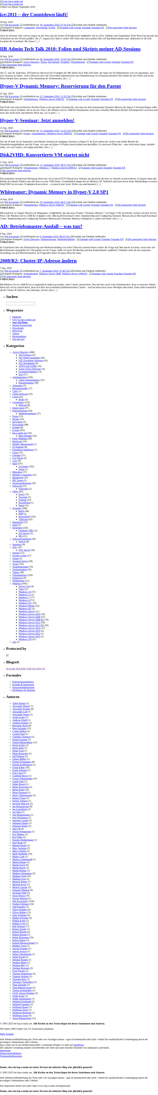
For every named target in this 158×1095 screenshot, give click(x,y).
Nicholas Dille (19, 893)
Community (29, 27)
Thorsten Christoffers (22, 982)
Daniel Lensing (19, 739)
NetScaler (23, 488)
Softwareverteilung (21, 539)
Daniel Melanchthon (22, 742)
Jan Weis (16, 812)
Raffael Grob (18, 923)
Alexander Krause (21, 709)
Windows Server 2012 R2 (31, 625)
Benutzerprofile (19, 388)
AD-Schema (25, 355)
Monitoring (17, 477)
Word (21, 505)
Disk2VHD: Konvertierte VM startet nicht (44, 154)
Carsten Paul (18, 734)
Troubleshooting (20, 566)
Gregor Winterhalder (22, 778)
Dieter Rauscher (20, 753)
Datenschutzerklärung (23, 682)
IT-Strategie (18, 447)
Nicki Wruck (18, 895)
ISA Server (24, 533)
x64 (14, 642)
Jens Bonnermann (21, 815)
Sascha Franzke (20, 948)
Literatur (16, 455)
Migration (17, 472)
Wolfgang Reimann (21, 1012)
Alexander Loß (19, 711)
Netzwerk (17, 486)
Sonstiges (17, 544)
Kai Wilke (17, 837)
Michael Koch (19, 884)
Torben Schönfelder (22, 990)
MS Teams (17, 480)
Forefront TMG (26, 530)
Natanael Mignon (20, 890)
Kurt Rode (17, 842)
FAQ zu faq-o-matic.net (23, 319)
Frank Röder (18, 767)
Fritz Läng (17, 773)
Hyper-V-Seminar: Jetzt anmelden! (37, 120)
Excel (21, 494)
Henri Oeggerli (19, 792)
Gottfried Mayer (20, 775)
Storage (16, 553)
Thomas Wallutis (20, 976)
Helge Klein (18, 789)
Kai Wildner (18, 834)
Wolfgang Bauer (20, 1007)
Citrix (15, 391)
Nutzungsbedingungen (23, 687)
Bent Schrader (19, 728)
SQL (14, 547)
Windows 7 (44, 167)
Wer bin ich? (18, 339)
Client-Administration (29, 380)
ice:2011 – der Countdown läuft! (34, 14)
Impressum (5, 1050)
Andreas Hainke (20, 723)
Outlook (23, 500)
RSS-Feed (17, 330)
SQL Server (24, 550)
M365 (21, 399)
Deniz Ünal (18, 750)
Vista (21, 589)
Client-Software (20, 394)
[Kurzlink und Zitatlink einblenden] (89, 25)
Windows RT (25, 608)
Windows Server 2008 (50, 273)
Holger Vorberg (20, 801)
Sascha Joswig (19, 951)
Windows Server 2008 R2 (51, 99)
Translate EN (97, 27)
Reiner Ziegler (19, 929)
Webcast (23, 405)
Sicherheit (17, 527)
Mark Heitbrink (19, 854)
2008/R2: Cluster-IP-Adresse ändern (38, 260)
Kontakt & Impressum (23, 684)
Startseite (16, 317)
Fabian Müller (19, 759)
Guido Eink (18, 781)
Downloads (41, 27)
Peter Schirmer (19, 915)
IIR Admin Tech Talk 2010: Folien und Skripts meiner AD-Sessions (70, 49)
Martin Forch (18, 865)
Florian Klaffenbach (22, 764)
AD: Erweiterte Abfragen (31, 360)
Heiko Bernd (18, 784)
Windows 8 (24, 600)
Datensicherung (48, 239)
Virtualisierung (78, 62)
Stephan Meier (19, 962)
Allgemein (17, 385)
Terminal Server (20, 561)
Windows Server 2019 (29, 631)
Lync (14, 461)
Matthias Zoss (19, 879)
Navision (23, 497)
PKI (21, 536)
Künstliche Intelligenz (23, 449)
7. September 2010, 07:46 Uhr (54, 271)
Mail (14, 463)
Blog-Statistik (25, 435)
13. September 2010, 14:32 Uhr (55, 130)
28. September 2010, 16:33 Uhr (55, 59)
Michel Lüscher (20, 887)
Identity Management (22, 444)
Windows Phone (27, 605)
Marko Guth (18, 856)
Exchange (23, 466)
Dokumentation (26, 383)
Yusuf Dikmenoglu (21, 1018)
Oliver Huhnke (19, 909)
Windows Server (27, 611)
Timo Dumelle (19, 985)
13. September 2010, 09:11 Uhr (55, 165)
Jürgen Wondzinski (21, 831)
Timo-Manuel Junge (22, 987)
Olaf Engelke (18, 906)
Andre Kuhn (18, 717)
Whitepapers (18, 580)
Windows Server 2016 (29, 628)
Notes (21, 469)
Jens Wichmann (20, 817)
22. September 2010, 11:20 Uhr (55, 96)
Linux (15, 452)
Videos (15, 333)
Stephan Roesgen (20, 968)
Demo (44, 62)
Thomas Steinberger (22, 973)
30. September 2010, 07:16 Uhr (55, 25)
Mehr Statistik (7, 1034)
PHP (21, 514)
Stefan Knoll (18, 957)
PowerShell (24, 516)
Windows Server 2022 (29, 633)
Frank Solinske (19, 770)
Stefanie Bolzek (20, 959)
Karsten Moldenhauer (22, 840)
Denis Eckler (18, 745)
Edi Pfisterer (18, 756)
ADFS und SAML (28, 366)
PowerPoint (24, 502)
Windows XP (25, 639)
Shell (14, 525)
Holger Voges (19, 798)
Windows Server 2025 (29, 636)
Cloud (15, 396)
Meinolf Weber (19, 881)
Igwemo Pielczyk (20, 803)
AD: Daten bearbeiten (29, 357)
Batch (21, 511)
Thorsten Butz (19, 979)
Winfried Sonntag (20, 1004)
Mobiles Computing (22, 474)
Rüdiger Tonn (19, 945)
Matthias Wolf (19, 876)
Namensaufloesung (21, 483)
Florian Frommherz (21, 762)
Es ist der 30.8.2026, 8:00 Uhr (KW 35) (25, 668)
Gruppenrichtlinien (28, 371)
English (16, 427)
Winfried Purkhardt (21, 1001)
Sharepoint (17, 522)
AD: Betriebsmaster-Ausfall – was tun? (41, 226)
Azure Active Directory (30, 369)
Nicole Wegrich (20, 898)
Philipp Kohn (18, 920)
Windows (17, 583)
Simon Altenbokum (21, 954)
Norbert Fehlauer (20, 904)
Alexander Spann (20, 714)
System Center (19, 555)
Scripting (64, 62)
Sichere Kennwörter (22, 325)
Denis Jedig (18, 748)
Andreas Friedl (19, 720)
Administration (19, 377)
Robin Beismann (20, 937)
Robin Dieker (19, 940)
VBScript (23, 519)
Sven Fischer (18, 971)
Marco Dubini (19, 851)
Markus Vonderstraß (22, 859)
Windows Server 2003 (29, 614)
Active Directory (31, 62)
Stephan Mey (18, 965)
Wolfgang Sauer (20, 1015)
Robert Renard (19, 934)
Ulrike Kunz (18, 996)
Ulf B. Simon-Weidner (23, 993)
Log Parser (17, 458)
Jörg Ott (16, 828)
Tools (15, 564)
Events (52, 27)
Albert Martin (19, 703)
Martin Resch (18, 867)
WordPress (78, 1045)
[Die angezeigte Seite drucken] (121, 27)
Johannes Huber (20, 823)
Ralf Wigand (18, 926)
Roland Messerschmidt (23, 943)
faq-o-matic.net (19, 433)
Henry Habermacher (22, 795)
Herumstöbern (19, 336)
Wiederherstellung (66, 239)
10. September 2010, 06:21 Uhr (55, 202)
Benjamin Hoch (20, 725)
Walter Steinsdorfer (21, 998)
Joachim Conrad (20, 820)
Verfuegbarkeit (30, 273)
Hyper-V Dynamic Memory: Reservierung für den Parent (60, 86)
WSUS (22, 541)
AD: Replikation (27, 363)
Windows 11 (25, 594)
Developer (17, 422)
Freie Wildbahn (19, 438)
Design (15, 419)
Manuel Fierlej (19, 845)
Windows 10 (25, 592)
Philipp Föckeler (20, 918)
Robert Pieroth (19, 932)
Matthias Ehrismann (22, 873)
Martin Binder (19, 862)
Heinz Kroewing (20, 787)
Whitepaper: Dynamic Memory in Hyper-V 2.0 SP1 (54, 192)
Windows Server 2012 (29, 622)
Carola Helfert (19, 731)
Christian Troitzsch (21, 736)
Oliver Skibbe (19, 912)
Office (15, 491)
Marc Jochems (19, 848)
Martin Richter (19, 870)
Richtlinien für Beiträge (23, 690)
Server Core (24, 586)
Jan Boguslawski (20, 806)
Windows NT (25, 603)
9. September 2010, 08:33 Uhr (54, 236)
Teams (15, 558)
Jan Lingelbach (19, 809)
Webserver (17, 578)
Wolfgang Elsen (20, 1010)
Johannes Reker (20, 826)
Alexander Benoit (21, 706)
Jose (21, 374)
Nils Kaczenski (11, 25)
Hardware (17, 441)
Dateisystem (18, 408)
